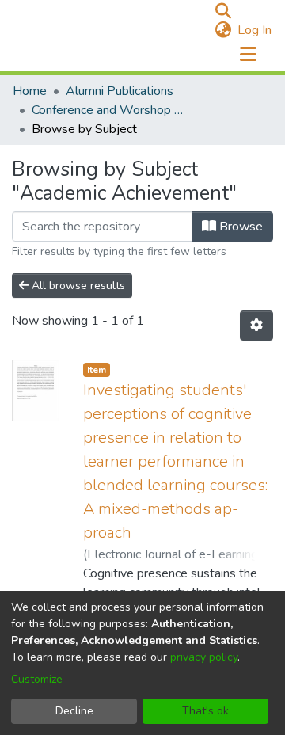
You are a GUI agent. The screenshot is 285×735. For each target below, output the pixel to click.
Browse (239, 226)
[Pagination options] (256, 325)
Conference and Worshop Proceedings (111, 110)
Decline (74, 710)
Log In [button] (255, 30)
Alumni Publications (119, 91)
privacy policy (204, 657)
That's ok (205, 710)
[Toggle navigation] (248, 55)
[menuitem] (223, 30)
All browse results (76, 285)
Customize (37, 679)
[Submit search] (223, 11)
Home (30, 91)
